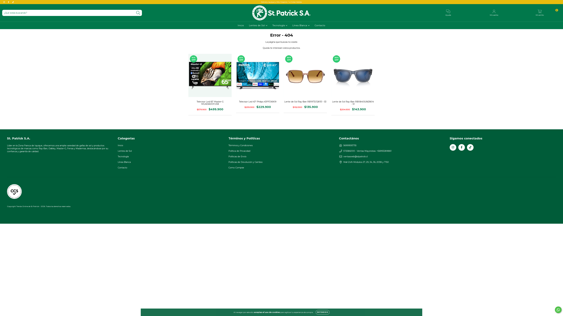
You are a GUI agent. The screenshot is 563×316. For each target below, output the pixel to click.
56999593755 (349, 145)
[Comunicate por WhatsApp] (558, 309)
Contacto (320, 25)
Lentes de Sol (257, 25)
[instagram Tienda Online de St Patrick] (4, 2)
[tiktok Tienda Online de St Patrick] (13, 2)
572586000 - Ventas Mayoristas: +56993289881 (367, 151)
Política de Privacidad (239, 151)
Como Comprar (236, 167)
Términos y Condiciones (240, 145)
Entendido (322, 312)
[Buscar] (138, 13)
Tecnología (279, 25)
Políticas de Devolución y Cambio (245, 162)
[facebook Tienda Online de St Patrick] (9, 2)
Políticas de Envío (237, 156)
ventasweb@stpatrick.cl (355, 156)
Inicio (241, 25)
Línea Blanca (300, 25)
